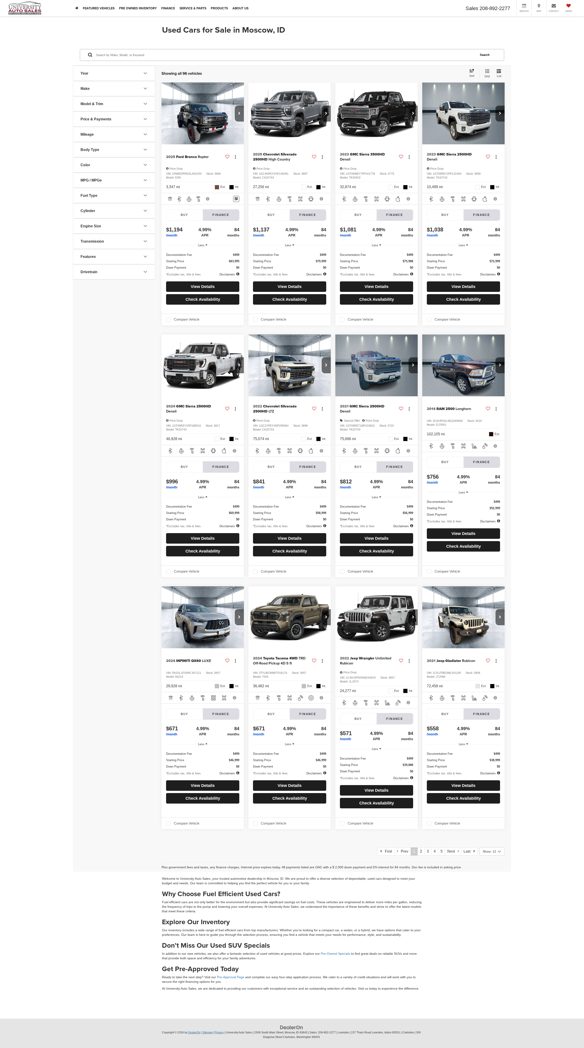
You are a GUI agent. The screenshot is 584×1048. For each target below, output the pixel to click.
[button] (239, 114)
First (387, 851)
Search (485, 54)
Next (452, 851)
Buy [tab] (184, 215)
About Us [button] (240, 8)
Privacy (219, 1032)
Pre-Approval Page (230, 977)
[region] (202, 259)
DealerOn (194, 1032)
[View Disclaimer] (208, 199)
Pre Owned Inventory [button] (138, 8)
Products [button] (219, 8)
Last (468, 851)
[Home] (77, 8)
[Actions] (235, 157)
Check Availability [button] (202, 299)
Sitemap (207, 1032)
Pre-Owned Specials (335, 953)
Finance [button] (168, 8)
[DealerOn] (291, 1027)
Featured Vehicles (99, 8)
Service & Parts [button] (193, 8)
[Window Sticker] (236, 199)
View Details (203, 286)
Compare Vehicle (186, 319)
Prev (403, 851)
